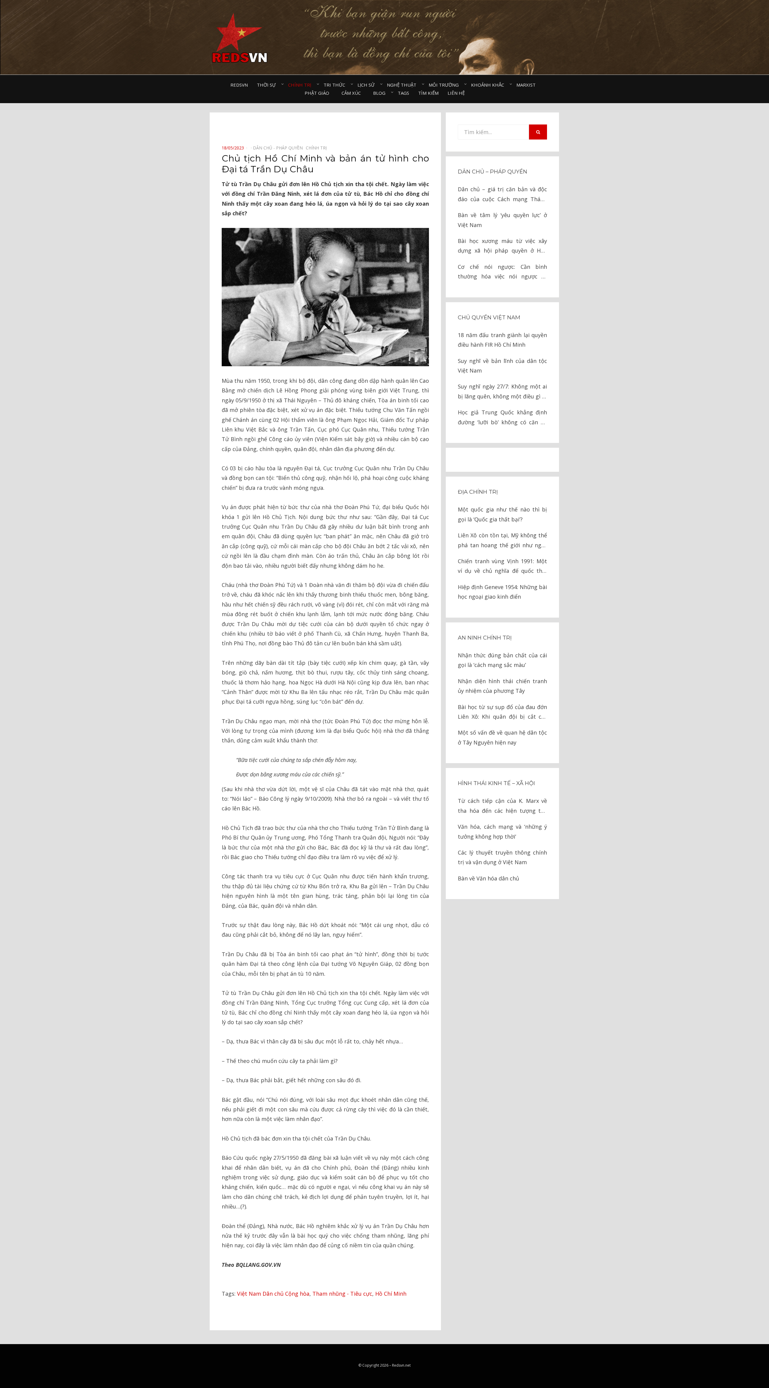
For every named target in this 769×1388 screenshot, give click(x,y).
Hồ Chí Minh (390, 1293)
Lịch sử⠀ (367, 85)
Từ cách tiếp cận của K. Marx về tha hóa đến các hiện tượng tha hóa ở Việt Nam (502, 806)
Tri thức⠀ (336, 85)
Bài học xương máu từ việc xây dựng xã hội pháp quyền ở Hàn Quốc (502, 246)
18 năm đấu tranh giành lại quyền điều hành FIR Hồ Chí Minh (502, 339)
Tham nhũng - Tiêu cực (342, 1293)
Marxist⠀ (527, 85)
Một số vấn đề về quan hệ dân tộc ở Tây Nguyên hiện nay (502, 737)
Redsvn (239, 85)
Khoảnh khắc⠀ (489, 85)
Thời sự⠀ (268, 85)
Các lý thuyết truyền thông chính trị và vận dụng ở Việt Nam (502, 857)
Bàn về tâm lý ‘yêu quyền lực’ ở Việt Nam (502, 219)
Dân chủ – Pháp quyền (492, 171)
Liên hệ (456, 93)
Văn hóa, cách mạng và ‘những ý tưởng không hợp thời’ (502, 831)
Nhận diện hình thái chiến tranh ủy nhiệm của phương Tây (502, 685)
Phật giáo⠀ (319, 93)
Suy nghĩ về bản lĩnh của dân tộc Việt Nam (502, 365)
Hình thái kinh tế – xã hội (496, 783)
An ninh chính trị (485, 637)
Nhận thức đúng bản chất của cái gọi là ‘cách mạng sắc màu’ (502, 660)
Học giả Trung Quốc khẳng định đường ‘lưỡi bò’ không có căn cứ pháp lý (502, 418)
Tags (403, 93)
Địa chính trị (478, 492)
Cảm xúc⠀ (353, 93)
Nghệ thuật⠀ (403, 85)
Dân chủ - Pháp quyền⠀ (279, 148)
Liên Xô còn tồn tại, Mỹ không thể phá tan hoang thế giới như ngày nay (502, 541)
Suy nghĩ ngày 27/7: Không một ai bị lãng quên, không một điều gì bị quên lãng (502, 392)
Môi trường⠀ (445, 85)
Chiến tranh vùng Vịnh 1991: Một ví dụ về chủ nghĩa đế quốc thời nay (502, 566)
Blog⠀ (381, 93)
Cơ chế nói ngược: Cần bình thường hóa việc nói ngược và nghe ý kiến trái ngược (502, 272)
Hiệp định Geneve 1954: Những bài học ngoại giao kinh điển (502, 591)
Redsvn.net (401, 1365)
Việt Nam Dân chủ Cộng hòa (273, 1293)
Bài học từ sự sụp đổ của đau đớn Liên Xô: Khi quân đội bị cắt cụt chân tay (502, 712)
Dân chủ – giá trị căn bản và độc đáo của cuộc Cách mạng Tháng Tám (502, 195)
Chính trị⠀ (301, 85)
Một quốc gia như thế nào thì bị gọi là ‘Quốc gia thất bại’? (502, 514)
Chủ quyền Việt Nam (489, 317)
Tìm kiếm (428, 93)
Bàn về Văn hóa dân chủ (488, 878)
